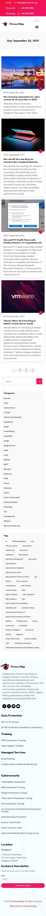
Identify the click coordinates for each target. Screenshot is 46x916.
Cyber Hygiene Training (12, 746)
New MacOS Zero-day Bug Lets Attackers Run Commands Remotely (21, 160)
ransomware (29, 630)
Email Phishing (9, 431)
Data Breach (8, 422)
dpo (35, 577)
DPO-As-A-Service (10, 722)
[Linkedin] (14, 706)
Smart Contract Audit (12, 497)
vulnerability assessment (22, 643)
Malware (7, 460)
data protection (11, 563)
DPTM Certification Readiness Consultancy (21, 727)
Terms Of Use (15, 906)
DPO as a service (22, 581)
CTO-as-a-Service (11, 546)
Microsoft (7, 469)
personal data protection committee (18, 617)
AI (6, 541)
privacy (34, 621)
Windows (7, 521)
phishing (9, 621)
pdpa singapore (11, 599)
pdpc (23, 599)
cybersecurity (10, 550)
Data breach (24, 550)
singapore (19, 634)
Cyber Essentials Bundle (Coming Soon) (20, 833)
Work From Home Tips (12, 526)
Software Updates (10, 502)
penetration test (11, 608)
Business (7, 398)
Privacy (6, 483)
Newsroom (8, 474)
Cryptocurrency (9, 408)
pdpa (23, 590)
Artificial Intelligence (19, 541)
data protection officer (13, 572)
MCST (6, 464)
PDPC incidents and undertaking (16, 603)
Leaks (6, 450)
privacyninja (23, 625)
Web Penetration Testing (13, 787)
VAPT (7, 643)
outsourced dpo (11, 590)
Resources (8, 488)
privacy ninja (10, 625)
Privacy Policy (30, 906)
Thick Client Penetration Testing (16, 798)
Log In (6, 455)
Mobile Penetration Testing (14, 793)
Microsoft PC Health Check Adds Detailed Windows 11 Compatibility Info (23, 241)
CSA (32, 541)
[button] (37, 27)
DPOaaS (8, 581)
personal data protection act (15, 612)
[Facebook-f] (4, 706)
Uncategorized (9, 516)
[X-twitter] (9, 706)
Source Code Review (11, 822)
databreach (9, 555)
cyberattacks (26, 546)
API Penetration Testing (12, 803)
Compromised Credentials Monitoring (19, 764)
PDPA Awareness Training (13, 740)
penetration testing (27, 608)
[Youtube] (18, 706)
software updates (30, 639)
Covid (6, 403)
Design (6, 427)
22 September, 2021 (15, 92)
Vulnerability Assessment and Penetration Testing (22, 647)
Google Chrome (9, 445)
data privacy (32, 559)
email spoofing (26, 586)
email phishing (11, 586)
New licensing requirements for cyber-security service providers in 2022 (22, 98)
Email (3, 876)
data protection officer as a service (17, 577)
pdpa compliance (12, 594)
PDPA (6, 479)
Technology (8, 507)
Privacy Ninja (17, 24)
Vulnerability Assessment (13, 782)
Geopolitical (8, 436)
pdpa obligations (29, 594)
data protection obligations (15, 568)
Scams (6, 493)
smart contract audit (12, 639)
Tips (5, 512)
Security (8, 634)
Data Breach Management (14, 559)
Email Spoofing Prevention (13, 817)
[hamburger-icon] (37, 20)
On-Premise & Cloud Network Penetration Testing (21, 810)
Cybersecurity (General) (12, 417)
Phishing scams (22, 621)
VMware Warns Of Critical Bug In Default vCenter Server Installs (20, 322)
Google (6, 441)
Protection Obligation (13, 630)
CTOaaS (7, 412)
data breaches (23, 555)
